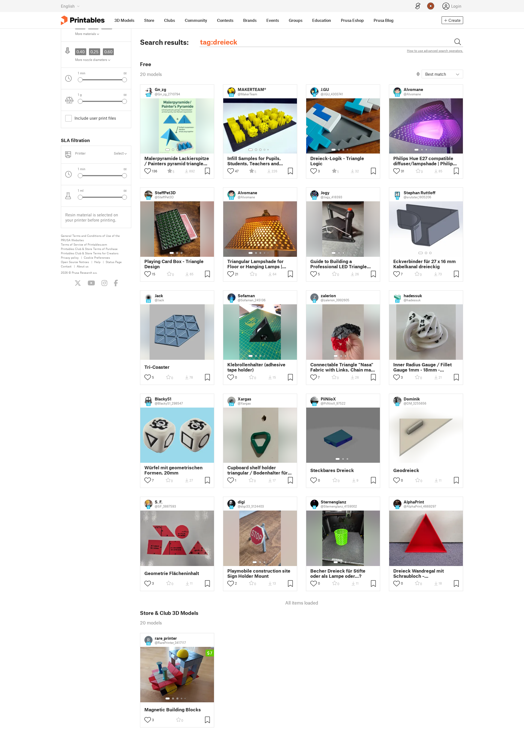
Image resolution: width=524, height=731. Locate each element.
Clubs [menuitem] (169, 20)
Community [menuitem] (196, 20)
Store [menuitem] (149, 20)
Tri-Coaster (156, 367)
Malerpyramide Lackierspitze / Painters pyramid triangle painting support (176, 161)
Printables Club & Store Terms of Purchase (89, 248)
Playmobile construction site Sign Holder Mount (258, 573)
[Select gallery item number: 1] (167, 150)
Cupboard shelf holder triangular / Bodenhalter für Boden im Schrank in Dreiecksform (257, 470)
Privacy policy (70, 257)
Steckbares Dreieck (332, 470)
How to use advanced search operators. (435, 50)
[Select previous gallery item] (80, 79)
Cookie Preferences (97, 257)
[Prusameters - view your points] (430, 6)
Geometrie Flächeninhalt (171, 573)
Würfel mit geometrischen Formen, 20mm (173, 470)
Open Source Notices (75, 262)
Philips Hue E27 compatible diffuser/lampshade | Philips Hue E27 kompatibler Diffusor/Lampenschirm (424, 161)
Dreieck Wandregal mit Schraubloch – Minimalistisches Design (420, 573)
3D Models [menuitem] (124, 20)
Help (97, 262)
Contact (66, 266)
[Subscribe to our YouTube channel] (91, 283)
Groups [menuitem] (295, 20)
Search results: (164, 42)
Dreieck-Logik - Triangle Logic (337, 161)
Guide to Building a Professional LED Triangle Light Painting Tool (338, 264)
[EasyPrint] (418, 6)
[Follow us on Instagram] (104, 283)
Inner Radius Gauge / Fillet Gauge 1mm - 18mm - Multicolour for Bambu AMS (424, 367)
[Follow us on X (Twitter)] (77, 283)
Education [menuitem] (321, 20)
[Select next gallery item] (124, 79)
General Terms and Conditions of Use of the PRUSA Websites (90, 238)
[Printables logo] (83, 20)
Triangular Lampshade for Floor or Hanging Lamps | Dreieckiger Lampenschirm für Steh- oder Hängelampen (258, 264)
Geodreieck (406, 470)
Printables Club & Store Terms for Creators (89, 253)
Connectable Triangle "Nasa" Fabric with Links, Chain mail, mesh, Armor (342, 367)
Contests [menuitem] (225, 20)
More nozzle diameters (91, 59)
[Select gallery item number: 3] (177, 150)
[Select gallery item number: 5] (185, 150)
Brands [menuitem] (250, 20)
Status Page (114, 262)
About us (82, 266)
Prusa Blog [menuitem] (384, 20)
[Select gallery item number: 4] (182, 150)
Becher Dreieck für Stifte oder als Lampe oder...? (337, 573)
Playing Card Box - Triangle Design (174, 264)
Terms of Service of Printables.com (84, 244)
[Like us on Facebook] (116, 283)
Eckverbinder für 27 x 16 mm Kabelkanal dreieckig (424, 264)
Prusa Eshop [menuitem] (352, 20)
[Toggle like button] (147, 171)
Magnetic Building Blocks (172, 709)
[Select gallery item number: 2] (173, 150)
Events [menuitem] (272, 20)
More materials (86, 34)
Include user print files (95, 118)
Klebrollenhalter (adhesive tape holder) (256, 367)
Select (119, 153)
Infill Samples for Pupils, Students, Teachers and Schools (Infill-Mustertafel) (257, 161)
